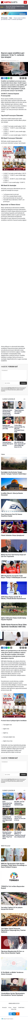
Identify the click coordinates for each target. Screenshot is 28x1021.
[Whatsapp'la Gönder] (9, 78)
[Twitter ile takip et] (10, 1013)
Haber (10, 18)
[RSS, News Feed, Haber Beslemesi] (17, 1013)
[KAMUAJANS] (9, 2)
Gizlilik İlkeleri (21, 1007)
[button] (21, 78)
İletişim (14, 1007)
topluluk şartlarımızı (12, 387)
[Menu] (25, 2)
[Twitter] (4, 78)
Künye (9, 1007)
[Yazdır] (11, 78)
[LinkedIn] (6, 78)
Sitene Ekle (13, 1009)
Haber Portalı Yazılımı (8, 1018)
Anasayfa (5, 18)
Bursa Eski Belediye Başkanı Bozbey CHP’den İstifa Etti (15, 7)
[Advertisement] (14, 37)
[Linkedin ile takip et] (14, 1013)
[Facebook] (2, 78)
